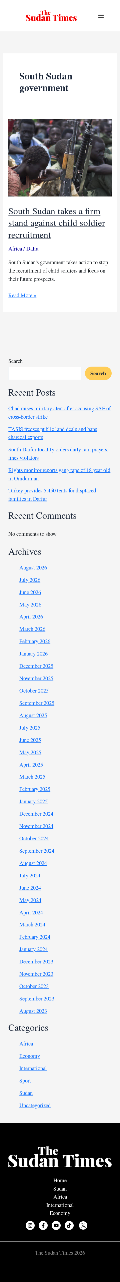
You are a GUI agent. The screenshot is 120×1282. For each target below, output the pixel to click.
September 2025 (36, 703)
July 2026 (29, 579)
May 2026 (30, 604)
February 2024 (34, 936)
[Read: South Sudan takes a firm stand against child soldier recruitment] (59, 157)
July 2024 (29, 875)
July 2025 (29, 727)
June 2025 (30, 740)
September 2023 (36, 998)
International (33, 1068)
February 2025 (34, 789)
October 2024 (34, 838)
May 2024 (30, 900)
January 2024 (33, 949)
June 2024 (30, 887)
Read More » (22, 295)
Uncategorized (35, 1105)
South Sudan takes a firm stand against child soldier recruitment (56, 222)
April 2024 (31, 912)
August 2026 (33, 567)
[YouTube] (56, 1225)
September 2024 (36, 850)
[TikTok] (69, 1225)
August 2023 (33, 1010)
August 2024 (33, 863)
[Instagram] (30, 1225)
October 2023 (34, 986)
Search (15, 361)
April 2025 (31, 764)
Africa (15, 248)
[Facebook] (43, 1225)
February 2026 (34, 641)
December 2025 (36, 666)
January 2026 (33, 653)
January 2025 (33, 801)
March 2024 (32, 924)
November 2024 (36, 826)
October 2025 (34, 690)
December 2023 (36, 961)
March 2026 (32, 628)
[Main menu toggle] (100, 15)
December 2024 (36, 813)
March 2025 (32, 776)
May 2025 (30, 752)
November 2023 (36, 973)
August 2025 (33, 715)
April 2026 (31, 616)
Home (60, 1180)
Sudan (26, 1093)
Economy (29, 1055)
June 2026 (30, 592)
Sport (25, 1080)
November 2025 (36, 678)
